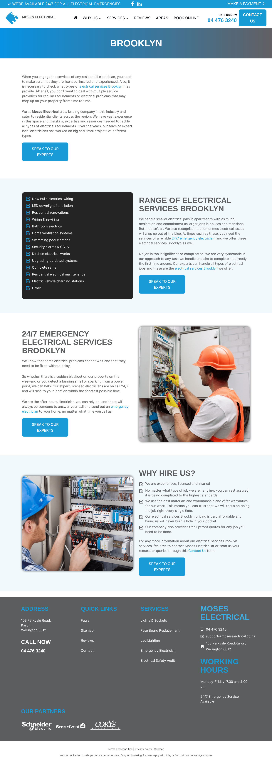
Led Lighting (150, 640)
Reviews (142, 18)
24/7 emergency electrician (193, 238)
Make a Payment (244, 3)
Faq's (85, 620)
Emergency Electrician (158, 650)
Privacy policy (144, 749)
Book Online (186, 18)
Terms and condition (120, 749)
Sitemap (87, 630)
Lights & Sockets (154, 620)
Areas (162, 18)
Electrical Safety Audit (158, 660)
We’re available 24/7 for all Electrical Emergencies (66, 4)
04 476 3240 (33, 650)
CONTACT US (252, 17)
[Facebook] (132, 3)
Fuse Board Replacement (160, 630)
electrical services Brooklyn (101, 86)
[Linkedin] (140, 3)
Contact (87, 650)
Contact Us (197, 551)
